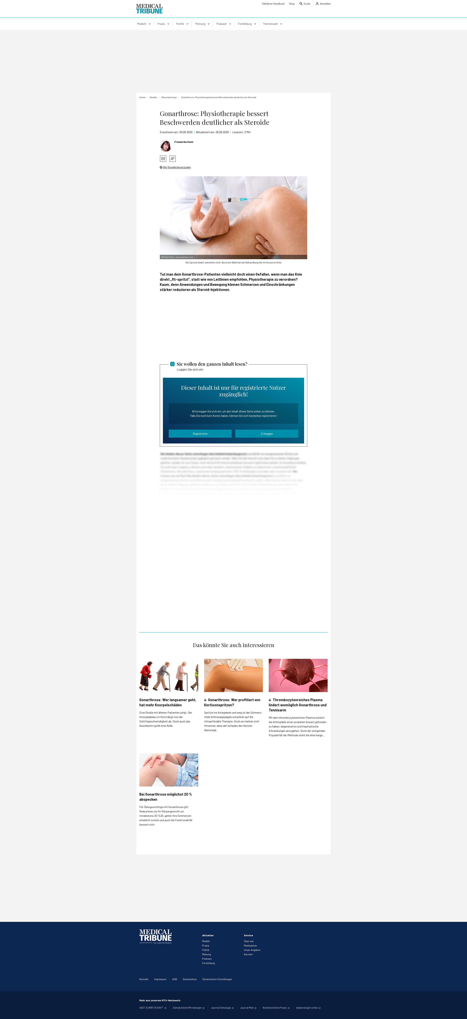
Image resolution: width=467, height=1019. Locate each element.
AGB (174, 979)
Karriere (248, 954)
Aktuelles (208, 935)
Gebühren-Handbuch (273, 3)
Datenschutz (190, 979)
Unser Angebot (252, 949)
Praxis (205, 945)
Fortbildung (208, 963)
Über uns (249, 941)
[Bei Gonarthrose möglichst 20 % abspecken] (168, 769)
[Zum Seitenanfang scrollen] (460, 1012)
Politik (205, 949)
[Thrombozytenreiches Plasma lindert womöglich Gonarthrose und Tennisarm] (298, 675)
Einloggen (267, 433)
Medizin (206, 941)
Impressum (160, 979)
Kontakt (143, 979)
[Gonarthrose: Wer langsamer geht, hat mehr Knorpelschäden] (168, 675)
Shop (292, 3)
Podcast (207, 958)
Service (248, 935)
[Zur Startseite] (149, 9)
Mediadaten (250, 945)
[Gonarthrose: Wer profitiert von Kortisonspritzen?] (233, 675)
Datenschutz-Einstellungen (217, 979)
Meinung (206, 954)
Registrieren (200, 433)
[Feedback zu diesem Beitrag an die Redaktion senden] (172, 159)
